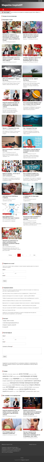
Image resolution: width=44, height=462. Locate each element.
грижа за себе (15, 374)
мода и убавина (34, 385)
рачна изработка (25, 389)
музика (16, 387)
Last (15, 273)
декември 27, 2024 (26, 62)
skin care (5, 374)
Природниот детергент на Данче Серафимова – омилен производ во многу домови (19, 305)
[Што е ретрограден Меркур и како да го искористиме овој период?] (32, 95)
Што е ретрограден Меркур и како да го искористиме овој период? (32, 103)
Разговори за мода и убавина (14, 407)
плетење (5, 389)
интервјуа (5, 378)
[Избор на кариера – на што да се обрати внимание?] (12, 166)
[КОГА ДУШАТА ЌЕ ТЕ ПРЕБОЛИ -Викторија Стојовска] (12, 209)
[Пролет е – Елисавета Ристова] (12, 121)
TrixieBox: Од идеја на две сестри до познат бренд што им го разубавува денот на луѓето (32, 59)
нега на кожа (21, 387)
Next (34, 255)
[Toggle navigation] (3, 9)
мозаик (4, 387)
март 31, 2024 (5, 199)
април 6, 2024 (25, 153)
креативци (37, 381)
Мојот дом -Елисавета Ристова (9, 310)
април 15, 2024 (5, 108)
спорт (14, 391)
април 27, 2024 (5, 81)
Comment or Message (8, 346)
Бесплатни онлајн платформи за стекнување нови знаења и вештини (32, 218)
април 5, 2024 (5, 176)
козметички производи (31, 378)
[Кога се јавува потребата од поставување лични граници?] (32, 166)
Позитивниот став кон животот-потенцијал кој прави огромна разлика (31, 151)
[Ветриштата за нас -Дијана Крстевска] (32, 71)
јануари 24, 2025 (6, 62)
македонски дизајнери (7, 385)
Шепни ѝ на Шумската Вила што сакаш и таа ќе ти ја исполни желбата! (17, 300)
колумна (5, 380)
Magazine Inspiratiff (12, 5)
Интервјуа (5, 30)
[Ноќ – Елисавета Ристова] (32, 121)
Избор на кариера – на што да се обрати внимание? (11, 174)
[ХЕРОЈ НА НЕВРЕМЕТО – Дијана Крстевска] (12, 71)
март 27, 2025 (5, 41)
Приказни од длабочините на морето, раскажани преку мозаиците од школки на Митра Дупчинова (11, 243)
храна (35, 391)
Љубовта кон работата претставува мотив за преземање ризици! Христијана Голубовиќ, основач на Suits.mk (32, 412)
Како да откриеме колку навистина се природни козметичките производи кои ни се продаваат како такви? (31, 434)
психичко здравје (16, 389)
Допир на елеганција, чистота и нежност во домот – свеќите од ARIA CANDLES (11, 59)
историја (10, 378)
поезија (10, 389)
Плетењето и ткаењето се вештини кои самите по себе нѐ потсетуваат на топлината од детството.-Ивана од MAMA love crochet (11, 37)
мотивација (10, 387)
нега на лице (28, 387)
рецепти (11, 391)
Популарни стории (8, 19)
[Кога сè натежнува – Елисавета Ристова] (12, 142)
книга (21, 378)
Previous (10, 255)
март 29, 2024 (25, 220)
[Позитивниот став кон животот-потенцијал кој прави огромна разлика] (32, 142)
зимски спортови (16, 376)
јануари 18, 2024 (26, 416)
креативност (28, 381)
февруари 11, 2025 (26, 39)
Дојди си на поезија (7, 125)
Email (4, 275)
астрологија (10, 374)
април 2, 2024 (25, 176)
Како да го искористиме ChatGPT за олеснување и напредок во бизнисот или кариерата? (21, 307)
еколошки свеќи (31, 374)
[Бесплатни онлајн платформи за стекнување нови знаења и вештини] (32, 209)
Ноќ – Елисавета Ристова (30, 128)
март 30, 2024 (25, 199)
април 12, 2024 (26, 105)
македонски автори (32, 383)
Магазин (25, 170)
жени (35, 374)
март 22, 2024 (5, 246)
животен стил (8, 376)
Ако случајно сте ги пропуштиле (11, 395)
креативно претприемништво (15, 380)
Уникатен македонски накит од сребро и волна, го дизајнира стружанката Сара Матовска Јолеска (11, 104)
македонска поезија (17, 383)
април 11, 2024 (5, 129)
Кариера (9, 30)
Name (4, 269)
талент (17, 391)
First (3, 273)
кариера (16, 378)
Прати (4, 280)
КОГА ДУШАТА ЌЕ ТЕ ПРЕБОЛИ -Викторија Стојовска (11, 217)
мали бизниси (16, 385)
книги (24, 378)
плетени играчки (35, 387)
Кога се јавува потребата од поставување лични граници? (31, 174)
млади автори (25, 385)
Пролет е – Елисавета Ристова (11, 128)
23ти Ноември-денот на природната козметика (9, 432)
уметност (22, 391)
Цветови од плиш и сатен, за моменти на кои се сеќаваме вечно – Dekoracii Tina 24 (30, 36)
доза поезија (24, 374)
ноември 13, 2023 (26, 437)
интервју (34, 376)
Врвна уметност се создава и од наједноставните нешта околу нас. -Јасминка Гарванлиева (21, 303)
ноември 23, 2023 (6, 434)
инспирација (25, 376)
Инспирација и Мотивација (29, 146)
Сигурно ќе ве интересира (10, 16)
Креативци (14, 30)
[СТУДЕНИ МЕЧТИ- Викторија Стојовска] (32, 189)
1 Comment (18, 81)
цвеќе (38, 391)
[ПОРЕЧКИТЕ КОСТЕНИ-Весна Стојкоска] (12, 189)
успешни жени (29, 391)
